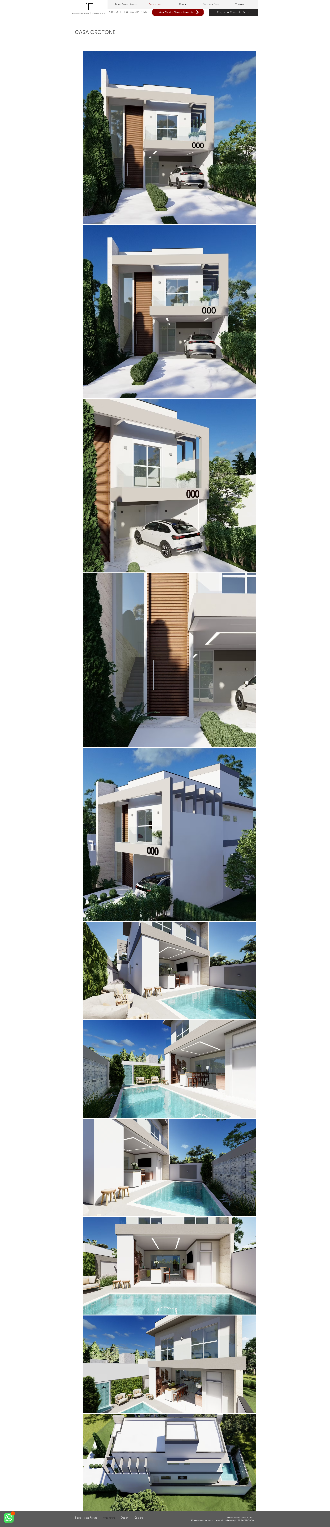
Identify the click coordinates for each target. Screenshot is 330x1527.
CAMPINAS (139, 12)
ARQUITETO (119, 12)
